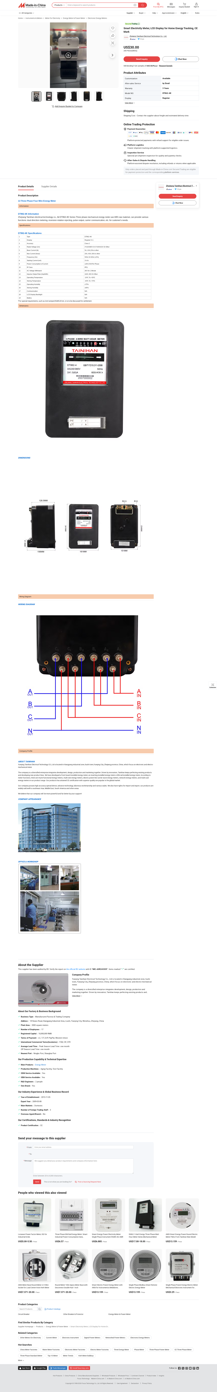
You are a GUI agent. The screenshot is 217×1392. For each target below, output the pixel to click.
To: (31, 1154)
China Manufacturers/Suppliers (88, 1376)
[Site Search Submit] (142, 5)
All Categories (26, 13)
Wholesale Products (108, 1376)
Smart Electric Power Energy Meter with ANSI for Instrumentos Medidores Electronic (107, 1287)
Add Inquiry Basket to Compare (68, 106)
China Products (70, 1376)
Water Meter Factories (51, 1349)
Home (20, 18)
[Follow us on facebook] (179, 1368)
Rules (197, 13)
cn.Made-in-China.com (132, 1378)
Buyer (141, 13)
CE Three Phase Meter (183, 1349)
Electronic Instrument (70, 1337)
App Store (24, 1368)
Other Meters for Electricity (30, 1337)
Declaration (135, 1383)
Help (154, 13)
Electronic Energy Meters (97, 18)
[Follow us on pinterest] (194, 1368)
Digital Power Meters (92, 1337)
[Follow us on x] (183, 1368)
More (20, 1360)
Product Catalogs (53, 1309)
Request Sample (165, 66)
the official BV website (75, 969)
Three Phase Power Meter (159, 1349)
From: (29, 1147)
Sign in (196, 6)
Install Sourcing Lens (81, 1368)
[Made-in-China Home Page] (31, 5)
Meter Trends (68, 1355)
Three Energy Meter (121, 1349)
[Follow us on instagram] (186, 1368)
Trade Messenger (58, 1368)
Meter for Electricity (52, 18)
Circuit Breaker (24, 1314)
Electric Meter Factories (99, 1349)
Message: (28, 1160)
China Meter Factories (28, 1349)
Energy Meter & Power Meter (74, 18)
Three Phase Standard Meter (31, 1355)
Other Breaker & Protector (73, 1314)
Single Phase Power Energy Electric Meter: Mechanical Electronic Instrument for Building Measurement (182, 1287)
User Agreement (122, 1383)
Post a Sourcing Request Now (88, 1182)
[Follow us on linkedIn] (197, 1368)
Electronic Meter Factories (75, 1349)
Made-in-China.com (97, 1378)
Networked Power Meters (115, 1337)
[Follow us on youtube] (190, 1368)
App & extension (168, 13)
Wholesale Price (123, 1376)
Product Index (151, 1376)
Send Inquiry (142, 59)
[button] (135, 5)
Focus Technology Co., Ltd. (91, 1383)
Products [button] (58, 5)
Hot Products (57, 1376)
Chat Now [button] (182, 59)
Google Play (40, 1368)
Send (37, 1182)
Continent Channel (137, 1376)
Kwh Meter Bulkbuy (86, 1355)
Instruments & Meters (33, 18)
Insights (161, 1376)
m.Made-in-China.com (114, 1378)
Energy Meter (40, 1064)
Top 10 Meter (53, 1355)
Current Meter (51, 1337)
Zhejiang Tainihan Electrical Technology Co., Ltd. (148, 36)
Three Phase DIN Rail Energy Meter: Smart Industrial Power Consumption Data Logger (71, 1237)
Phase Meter (139, 1349)
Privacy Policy (147, 1383)
